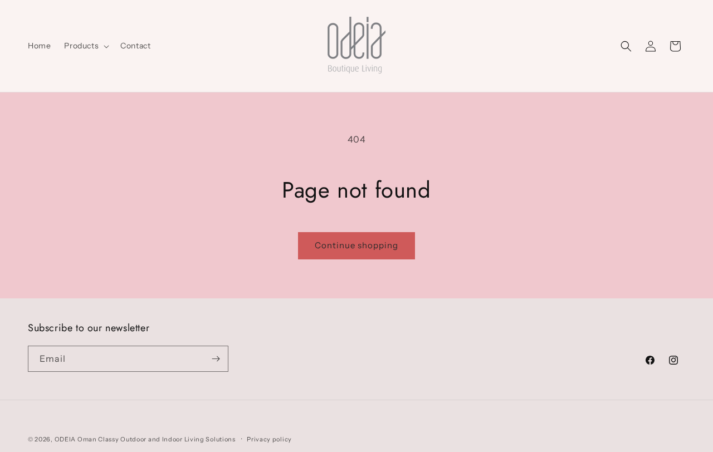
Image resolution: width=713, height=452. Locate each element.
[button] (85, 45)
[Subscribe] (215, 359)
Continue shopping (356, 245)
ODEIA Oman (76, 439)
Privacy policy (269, 439)
